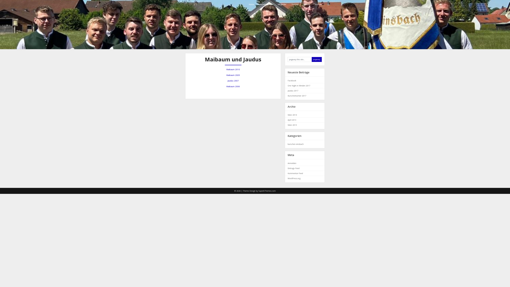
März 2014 (292, 115)
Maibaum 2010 (233, 69)
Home (251, 4)
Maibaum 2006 (233, 86)
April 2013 (292, 120)
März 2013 (292, 125)
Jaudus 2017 (293, 90)
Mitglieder (282, 4)
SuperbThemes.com (267, 191)
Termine (295, 4)
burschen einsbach (296, 144)
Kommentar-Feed (295, 173)
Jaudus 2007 (233, 80)
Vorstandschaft (265, 4)
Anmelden (292, 163)
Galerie (307, 4)
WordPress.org (294, 178)
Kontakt (318, 4)
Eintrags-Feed (293, 168)
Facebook (292, 80)
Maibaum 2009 (233, 75)
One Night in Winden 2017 (299, 85)
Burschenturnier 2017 (297, 95)
